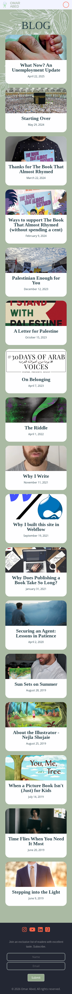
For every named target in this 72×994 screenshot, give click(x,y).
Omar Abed (15, 4)
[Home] (5, 5)
